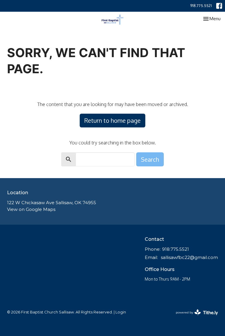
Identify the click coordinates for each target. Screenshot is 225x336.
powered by (194, 317)
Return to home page (112, 120)
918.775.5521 (201, 5)
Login (120, 312)
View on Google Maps (31, 209)
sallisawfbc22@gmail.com (189, 257)
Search (150, 159)
